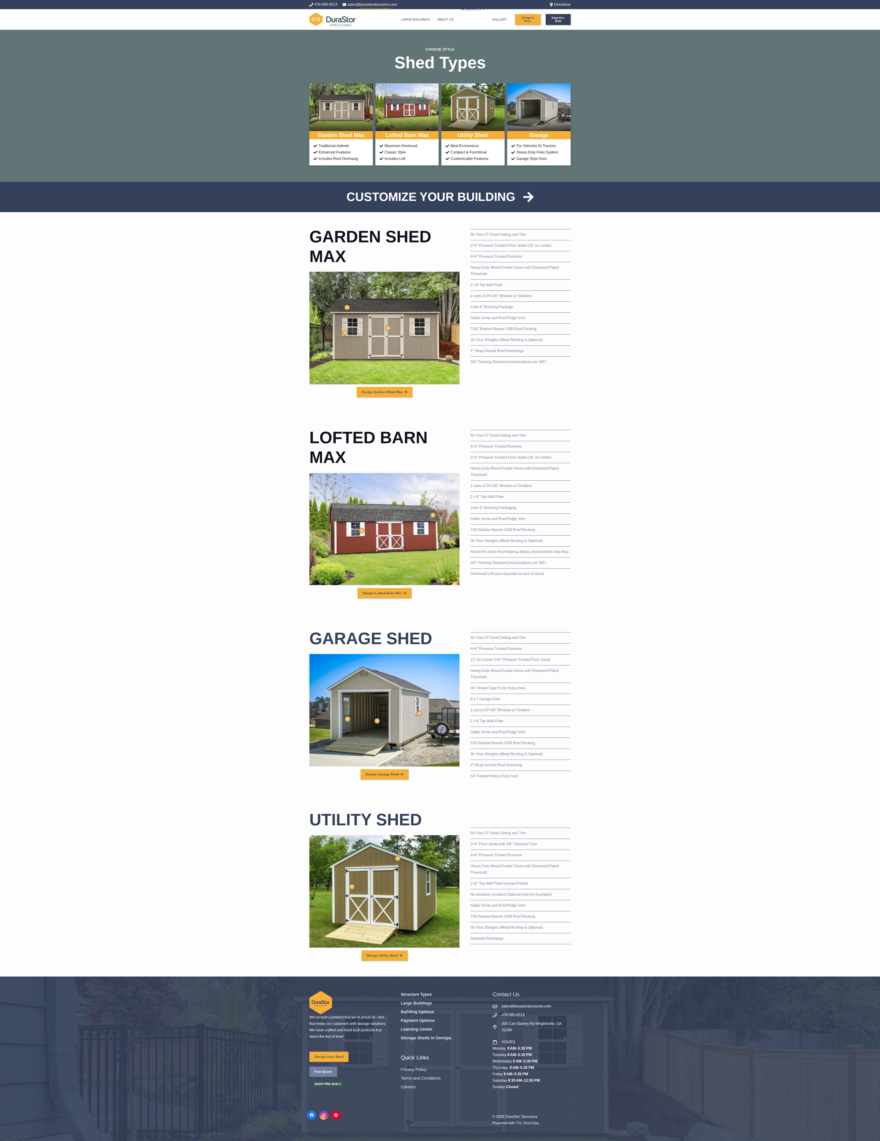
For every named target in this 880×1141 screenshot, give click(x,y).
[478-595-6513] (497, 1015)
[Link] (341, 124)
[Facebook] (311, 1115)
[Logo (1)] (332, 19)
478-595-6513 (513, 1015)
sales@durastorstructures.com (526, 1006)
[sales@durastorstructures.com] (497, 1006)
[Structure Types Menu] (356, 19)
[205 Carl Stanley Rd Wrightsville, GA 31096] (497, 1027)
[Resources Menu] (458, 19)
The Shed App (527, 1123)
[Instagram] (323, 1115)
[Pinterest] (336, 1115)
